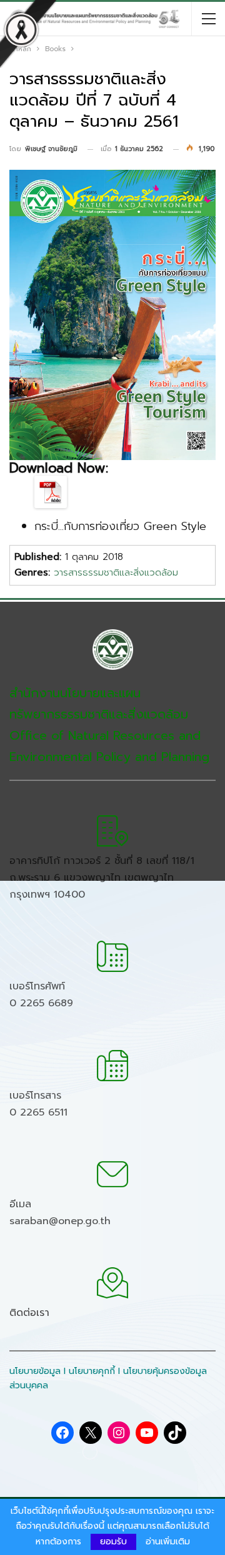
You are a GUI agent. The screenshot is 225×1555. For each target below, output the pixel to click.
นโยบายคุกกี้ (92, 1371)
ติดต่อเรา (29, 1312)
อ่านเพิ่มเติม (168, 1542)
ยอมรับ (113, 1541)
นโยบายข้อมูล (35, 1371)
